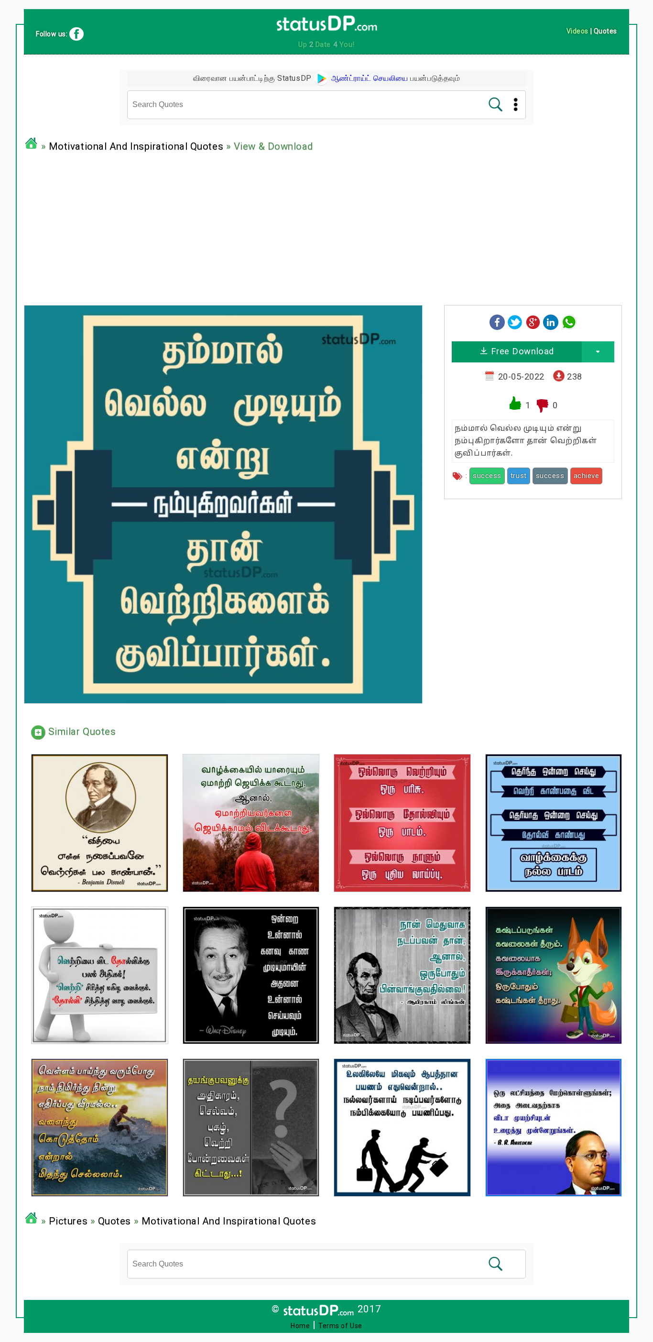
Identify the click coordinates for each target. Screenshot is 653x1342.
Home (300, 1326)
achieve (586, 475)
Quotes (114, 1221)
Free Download (521, 351)
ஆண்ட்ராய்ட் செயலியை (368, 78)
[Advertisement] (326, 226)
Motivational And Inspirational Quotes (136, 146)
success (487, 475)
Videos (577, 31)
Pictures (68, 1221)
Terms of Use (340, 1326)
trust (519, 475)
